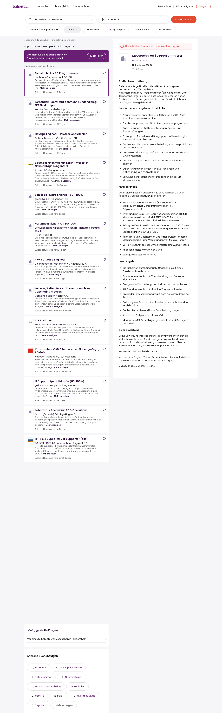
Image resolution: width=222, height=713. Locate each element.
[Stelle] (58, 19)
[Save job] (104, 73)
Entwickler (40, 667)
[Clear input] (92, 19)
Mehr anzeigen (47, 88)
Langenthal (43, 40)
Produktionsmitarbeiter (48, 686)
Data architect (43, 677)
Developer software (70, 667)
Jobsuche (29, 40)
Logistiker (79, 686)
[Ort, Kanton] (131, 19)
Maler (60, 696)
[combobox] (61, 19)
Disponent (40, 705)
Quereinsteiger (73, 677)
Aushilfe (39, 696)
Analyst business (86, 696)
